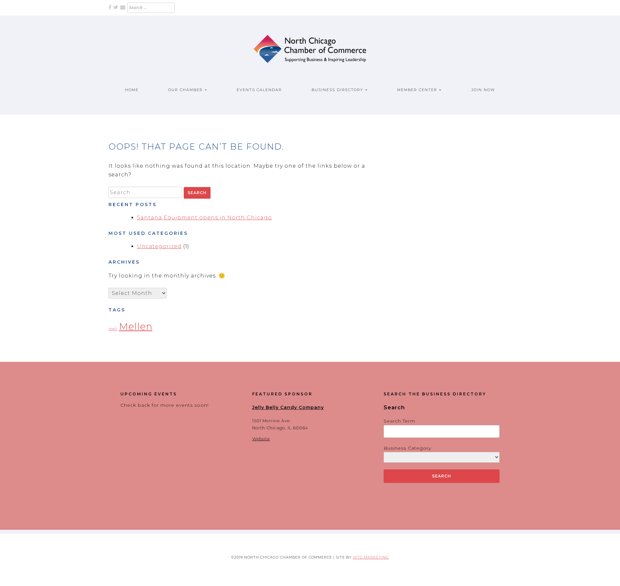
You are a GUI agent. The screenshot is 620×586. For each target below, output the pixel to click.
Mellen (135, 326)
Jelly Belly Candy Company (288, 407)
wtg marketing (371, 557)
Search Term (399, 421)
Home (132, 90)
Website (261, 438)
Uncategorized (159, 246)
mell (112, 329)
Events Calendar (259, 90)
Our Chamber (185, 90)
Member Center (417, 90)
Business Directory (337, 90)
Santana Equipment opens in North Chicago (204, 218)
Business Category (407, 448)
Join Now (483, 90)
